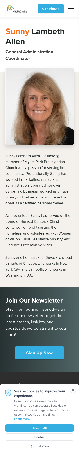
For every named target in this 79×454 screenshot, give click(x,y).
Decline (39, 437)
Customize (41, 446)
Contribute (50, 8)
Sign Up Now (39, 353)
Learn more (22, 419)
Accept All (39, 428)
